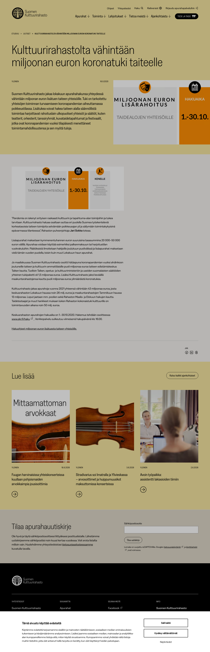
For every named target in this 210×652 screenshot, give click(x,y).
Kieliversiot (152, 8)
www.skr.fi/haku (21, 319)
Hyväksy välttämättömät (165, 633)
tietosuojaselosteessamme (77, 544)
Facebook (113, 608)
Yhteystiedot (124, 8)
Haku (137, 8)
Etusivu (15, 33)
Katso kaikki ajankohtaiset (182, 375)
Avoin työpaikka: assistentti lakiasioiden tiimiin (159, 476)
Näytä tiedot (166, 641)
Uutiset (26, 33)
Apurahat (65, 608)
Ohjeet (110, 8)
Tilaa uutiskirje (133, 540)
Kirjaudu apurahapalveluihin (180, 8)
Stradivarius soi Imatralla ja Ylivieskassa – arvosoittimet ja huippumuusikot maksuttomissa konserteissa (101, 479)
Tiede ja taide (184, 16)
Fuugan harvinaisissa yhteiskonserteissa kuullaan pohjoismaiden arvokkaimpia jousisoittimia (38, 479)
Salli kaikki (166, 622)
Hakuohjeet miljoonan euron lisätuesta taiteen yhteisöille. (44, 328)
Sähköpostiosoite (133, 523)
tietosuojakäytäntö (172, 547)
